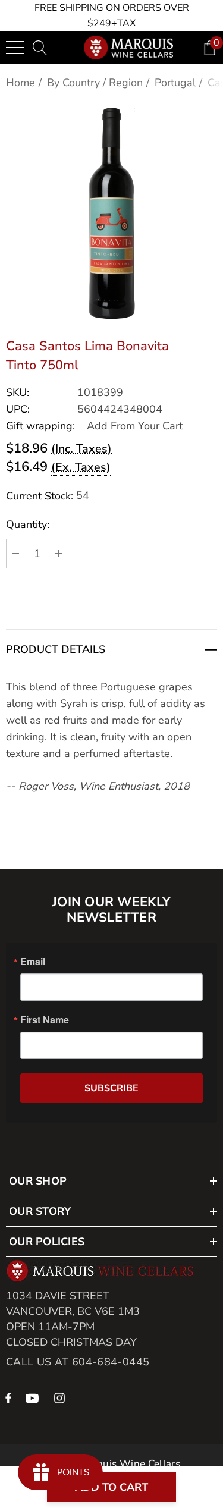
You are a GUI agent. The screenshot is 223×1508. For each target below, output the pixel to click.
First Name (44, 1020)
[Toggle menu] (15, 47)
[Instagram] (61, 1397)
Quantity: (27, 524)
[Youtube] (34, 1397)
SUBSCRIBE (111, 1088)
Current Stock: (47, 495)
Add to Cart (111, 1487)
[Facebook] (8, 1397)
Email (32, 961)
